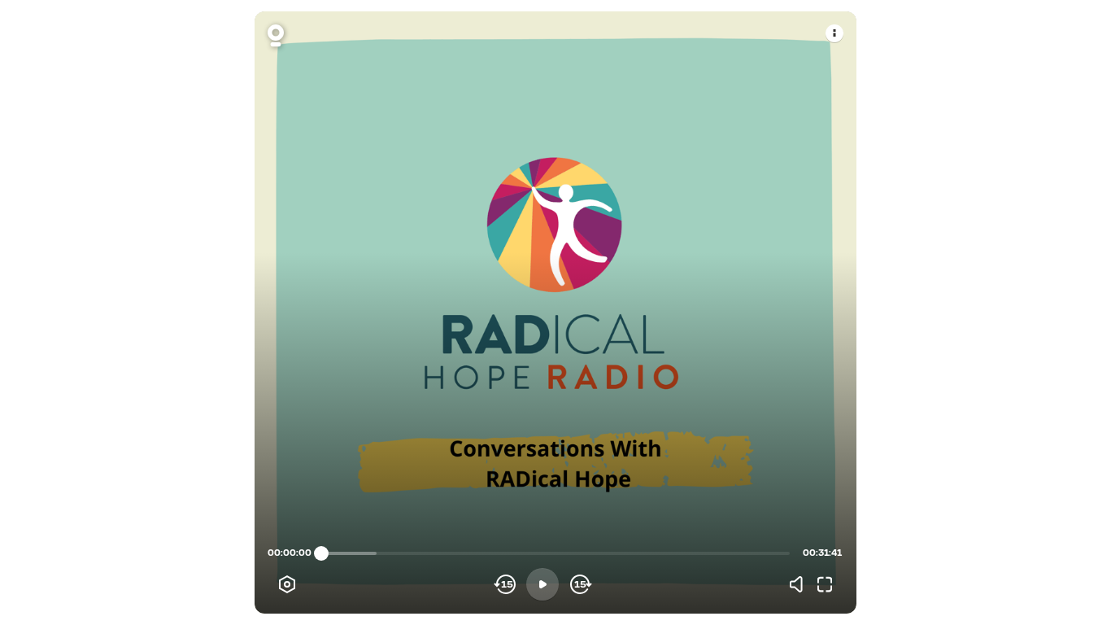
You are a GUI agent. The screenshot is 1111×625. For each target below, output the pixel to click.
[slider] (321, 553)
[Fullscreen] (824, 584)
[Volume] (800, 584)
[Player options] (287, 584)
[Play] (542, 584)
